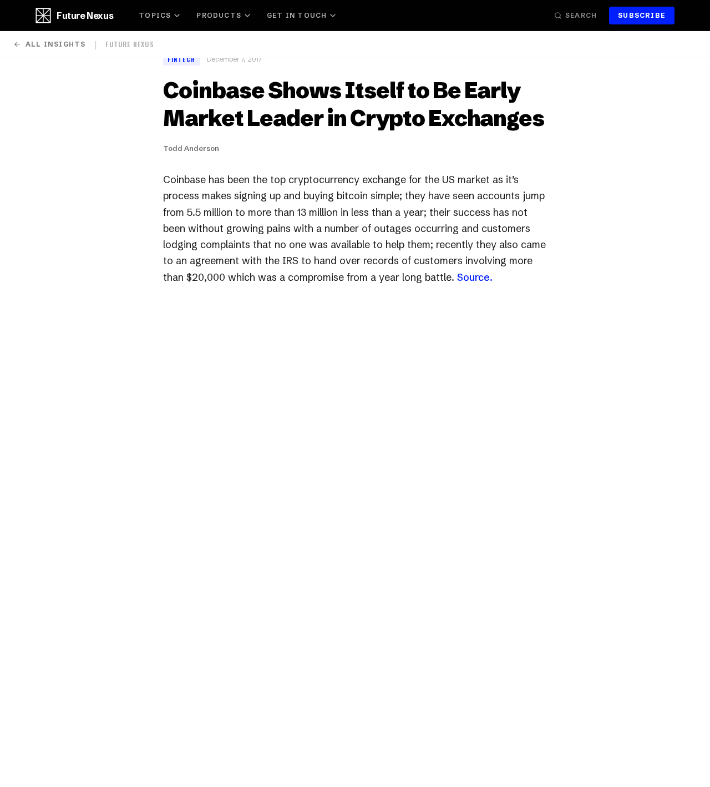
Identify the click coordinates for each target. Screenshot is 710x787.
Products (218, 15)
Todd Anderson (191, 148)
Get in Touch (297, 15)
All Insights (55, 44)
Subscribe (642, 15)
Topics (155, 15)
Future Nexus (85, 15)
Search (581, 15)
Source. (475, 277)
